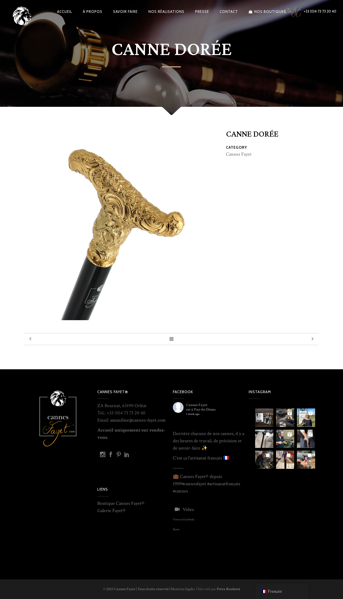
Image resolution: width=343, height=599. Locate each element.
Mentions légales (183, 589)
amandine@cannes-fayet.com (138, 420)
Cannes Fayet (196, 405)
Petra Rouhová (228, 589)
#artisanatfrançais (223, 484)
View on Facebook (183, 519)
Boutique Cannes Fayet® (120, 503)
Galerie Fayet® (111, 510)
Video (188, 509)
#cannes (189, 484)
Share (176, 529)
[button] (264, 417)
